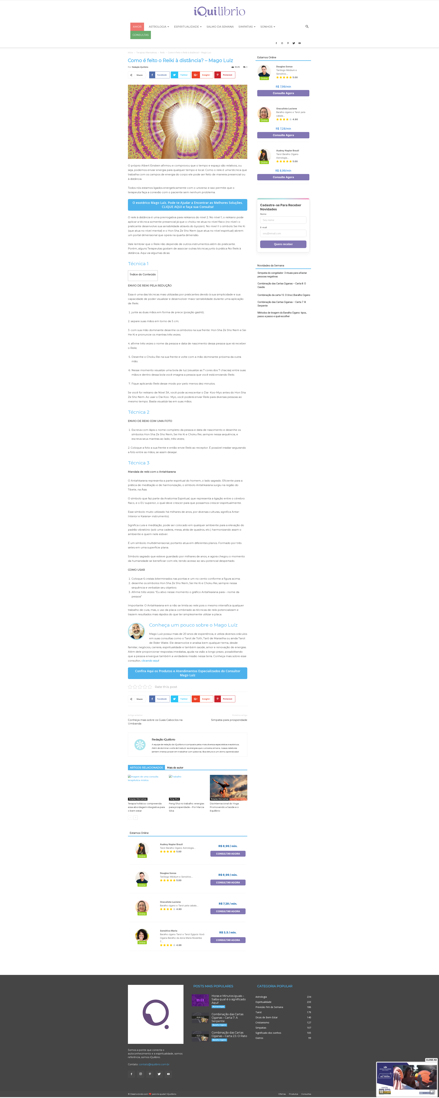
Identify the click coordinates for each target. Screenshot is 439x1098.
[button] (307, 27)
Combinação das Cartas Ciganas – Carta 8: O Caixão (282, 285)
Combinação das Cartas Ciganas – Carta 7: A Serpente (282, 304)
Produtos (293, 1094)
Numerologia (218, 1006)
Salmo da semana (220, 26)
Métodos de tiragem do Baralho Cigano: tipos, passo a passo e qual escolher (282, 314)
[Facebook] (276, 43)
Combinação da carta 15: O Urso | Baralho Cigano (284, 295)
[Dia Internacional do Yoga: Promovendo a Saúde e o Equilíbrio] (228, 788)
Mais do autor (175, 767)
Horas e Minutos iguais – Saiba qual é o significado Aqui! (229, 999)
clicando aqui (150, 660)
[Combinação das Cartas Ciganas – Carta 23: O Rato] (200, 1036)
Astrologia (157, 26)
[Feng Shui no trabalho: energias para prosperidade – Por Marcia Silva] (187, 788)
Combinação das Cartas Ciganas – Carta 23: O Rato (229, 1034)
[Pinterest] (287, 43)
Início (130, 52)
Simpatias (246, 26)
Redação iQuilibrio (140, 67)
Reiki (162, 52)
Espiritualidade (186, 26)
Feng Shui (174, 799)
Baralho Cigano (219, 1025)
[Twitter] (293, 43)
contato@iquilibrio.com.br (154, 1064)
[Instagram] (282, 43)
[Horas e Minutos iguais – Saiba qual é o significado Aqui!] (200, 1000)
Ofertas (282, 1094)
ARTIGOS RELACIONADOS (146, 767)
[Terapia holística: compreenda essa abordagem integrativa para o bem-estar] (146, 788)
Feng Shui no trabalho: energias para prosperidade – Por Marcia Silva (186, 807)
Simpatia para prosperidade (229, 720)
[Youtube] (299, 43)
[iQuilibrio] (219, 12)
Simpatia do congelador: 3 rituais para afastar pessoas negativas (282, 275)
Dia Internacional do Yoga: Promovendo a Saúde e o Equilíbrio (224, 807)
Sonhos (266, 26)
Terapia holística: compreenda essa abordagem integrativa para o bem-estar (146, 807)
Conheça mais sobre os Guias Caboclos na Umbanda (155, 721)
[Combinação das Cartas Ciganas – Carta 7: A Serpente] (200, 1018)
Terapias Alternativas (146, 52)
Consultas (306, 1094)
